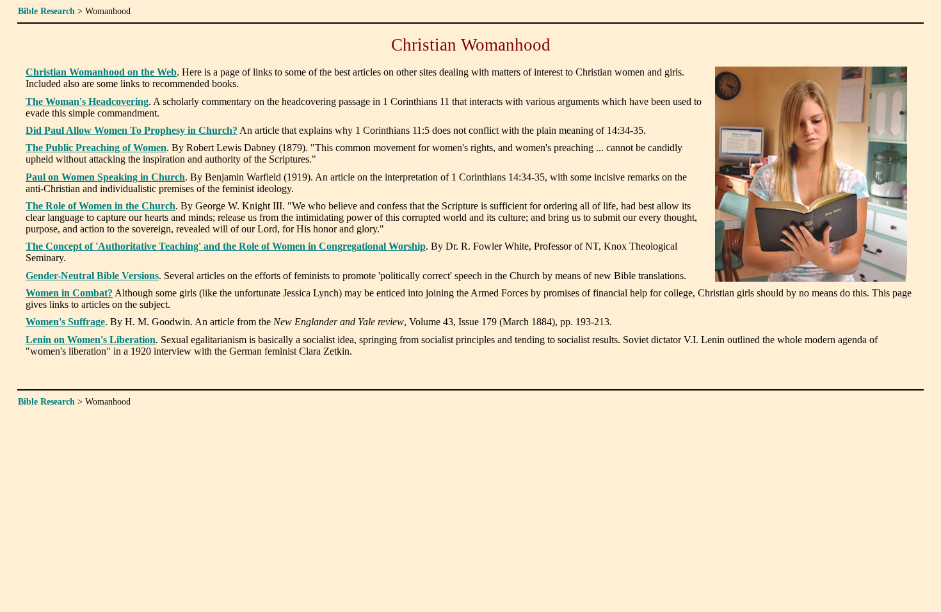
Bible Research (46, 11)
